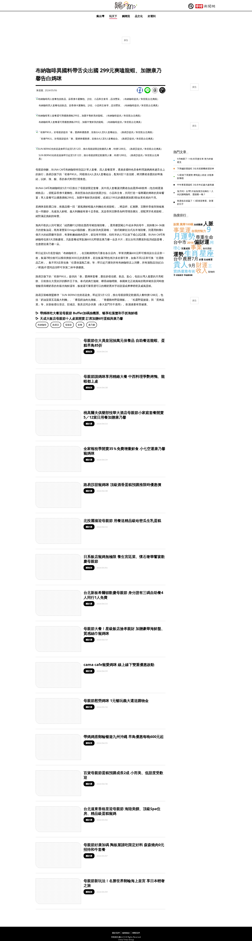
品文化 (139, 16)
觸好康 (89, 423)
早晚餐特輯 (188, 275)
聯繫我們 (136, 933)
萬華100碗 (186, 224)
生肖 (191, 253)
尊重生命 (204, 237)
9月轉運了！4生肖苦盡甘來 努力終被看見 (195, 160)
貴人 (180, 264)
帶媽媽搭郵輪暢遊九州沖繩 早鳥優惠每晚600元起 (124, 736)
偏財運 (201, 241)
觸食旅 (89, 351)
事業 (196, 247)
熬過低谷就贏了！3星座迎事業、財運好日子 (195, 202)
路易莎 (55, 324)
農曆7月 (190, 259)
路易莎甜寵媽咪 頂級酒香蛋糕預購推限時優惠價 (122, 484)
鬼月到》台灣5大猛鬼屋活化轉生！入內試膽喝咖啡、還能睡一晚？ (195, 193)
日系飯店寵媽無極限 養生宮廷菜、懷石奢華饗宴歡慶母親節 (124, 559)
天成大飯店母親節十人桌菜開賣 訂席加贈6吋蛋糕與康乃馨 (81, 318)
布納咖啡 (42, 324)
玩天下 (113, 16)
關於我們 (116, 933)
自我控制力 (198, 231)
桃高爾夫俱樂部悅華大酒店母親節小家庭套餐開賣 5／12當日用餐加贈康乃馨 (124, 415)
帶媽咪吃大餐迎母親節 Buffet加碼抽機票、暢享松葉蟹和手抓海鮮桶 (89, 313)
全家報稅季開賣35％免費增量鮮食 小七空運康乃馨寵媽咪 (124, 451)
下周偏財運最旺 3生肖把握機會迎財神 (195, 168)
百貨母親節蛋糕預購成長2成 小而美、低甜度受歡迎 (123, 775)
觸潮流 (126, 16)
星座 (206, 253)
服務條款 (126, 933)
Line (147, 90)
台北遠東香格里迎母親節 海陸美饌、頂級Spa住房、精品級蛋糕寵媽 (122, 811)
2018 (190, 243)
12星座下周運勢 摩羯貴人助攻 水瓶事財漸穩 (195, 176)
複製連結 (162, 90)
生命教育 (208, 259)
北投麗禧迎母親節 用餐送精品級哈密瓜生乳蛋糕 (122, 520)
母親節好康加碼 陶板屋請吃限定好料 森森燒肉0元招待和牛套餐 (124, 847)
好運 (201, 259)
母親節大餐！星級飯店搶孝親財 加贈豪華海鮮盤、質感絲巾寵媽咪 (124, 631)
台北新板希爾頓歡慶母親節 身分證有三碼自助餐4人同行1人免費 (123, 595)
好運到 (152, 16)
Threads (155, 90)
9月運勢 (192, 232)
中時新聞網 (205, 6)
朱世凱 (39, 90)
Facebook (140, 90)
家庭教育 (179, 275)
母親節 (68, 324)
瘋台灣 (100, 16)
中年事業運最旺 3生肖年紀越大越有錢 (195, 184)
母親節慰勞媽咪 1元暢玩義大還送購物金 (116, 700)
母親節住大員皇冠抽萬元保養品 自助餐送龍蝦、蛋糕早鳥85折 (124, 343)
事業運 (182, 230)
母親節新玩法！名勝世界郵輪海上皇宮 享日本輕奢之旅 (124, 883)
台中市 (180, 242)
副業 (176, 224)
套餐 (80, 324)
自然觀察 (198, 224)
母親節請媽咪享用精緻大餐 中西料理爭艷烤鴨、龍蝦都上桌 (124, 379)
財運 (202, 265)
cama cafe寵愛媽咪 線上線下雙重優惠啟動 (119, 664)
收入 (202, 270)
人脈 (208, 223)
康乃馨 (91, 324)
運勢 (178, 254)
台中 (177, 259)
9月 (192, 265)
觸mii (126, 5)
